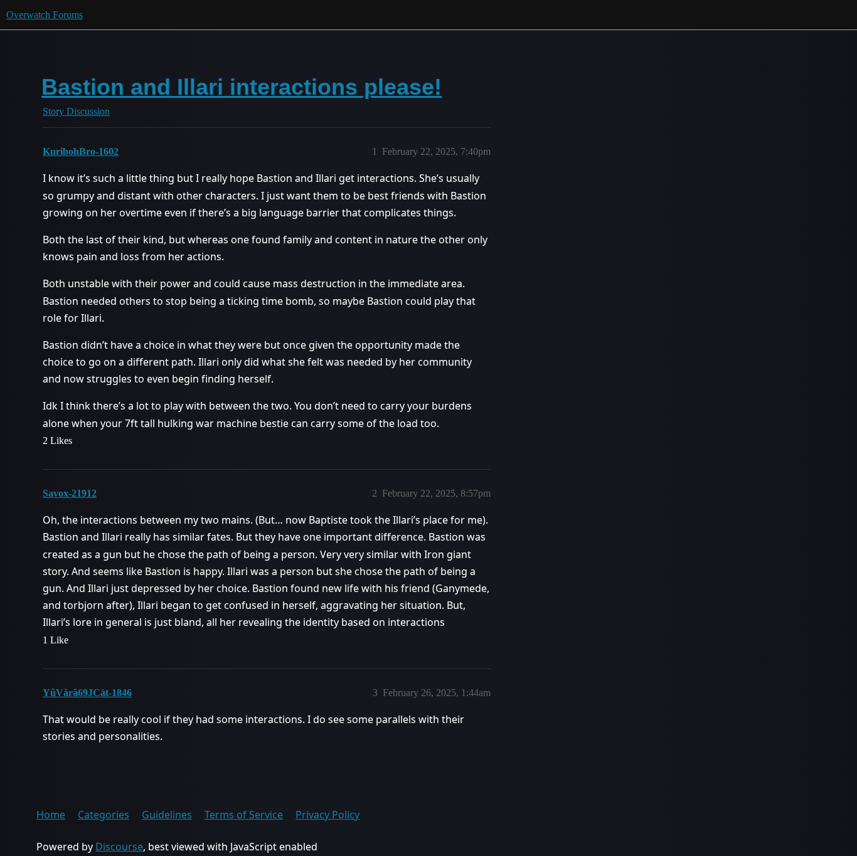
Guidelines (167, 815)
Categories (103, 815)
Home (50, 815)
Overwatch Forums (44, 14)
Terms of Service (244, 815)
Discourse (119, 846)
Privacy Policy (327, 815)
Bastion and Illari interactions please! (241, 87)
